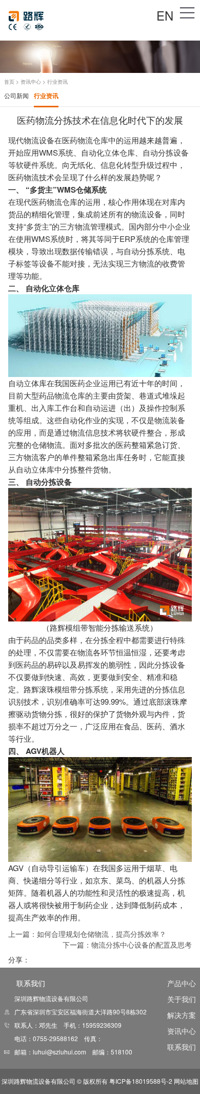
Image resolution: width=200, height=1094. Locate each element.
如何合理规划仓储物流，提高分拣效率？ (101, 934)
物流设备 (39, 140)
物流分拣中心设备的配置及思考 (141, 944)
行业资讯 (46, 95)
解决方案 (181, 1015)
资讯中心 (31, 81)
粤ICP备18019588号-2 (140, 1081)
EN (164, 15)
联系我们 (181, 1047)
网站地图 (186, 1081)
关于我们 (181, 999)
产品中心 (181, 983)
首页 (9, 81)
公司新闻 (16, 95)
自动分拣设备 (49, 481)
